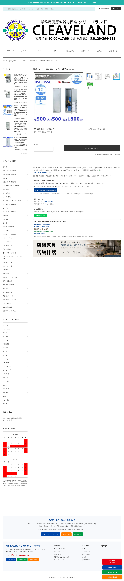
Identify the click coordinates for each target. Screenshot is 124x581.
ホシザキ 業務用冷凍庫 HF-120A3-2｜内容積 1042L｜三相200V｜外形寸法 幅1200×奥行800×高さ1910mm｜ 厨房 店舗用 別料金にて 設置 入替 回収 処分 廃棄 (20, 142)
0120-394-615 (48, 202)
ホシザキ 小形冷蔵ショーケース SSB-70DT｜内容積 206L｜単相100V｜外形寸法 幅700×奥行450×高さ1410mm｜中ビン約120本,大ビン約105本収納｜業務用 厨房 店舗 (20, 126)
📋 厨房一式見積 (112, 572)
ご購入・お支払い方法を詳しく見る (45, 190)
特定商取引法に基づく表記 (112, 154)
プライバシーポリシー (60, 559)
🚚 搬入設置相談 (112, 577)
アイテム (117, 8)
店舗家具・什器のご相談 (41, 229)
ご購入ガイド (85, 51)
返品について (99, 154)
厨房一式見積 (22, 559)
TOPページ (10, 51)
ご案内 (54, 51)
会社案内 (99, 51)
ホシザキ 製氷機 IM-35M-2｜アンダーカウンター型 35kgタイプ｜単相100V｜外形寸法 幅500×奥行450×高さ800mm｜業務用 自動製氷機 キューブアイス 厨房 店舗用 (21, 94)
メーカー (40, 51)
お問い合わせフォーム (40, 233)
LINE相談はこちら (40, 215)
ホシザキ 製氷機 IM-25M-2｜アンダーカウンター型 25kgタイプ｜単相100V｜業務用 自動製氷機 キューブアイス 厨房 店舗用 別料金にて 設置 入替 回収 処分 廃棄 (21, 79)
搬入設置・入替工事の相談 (41, 226)
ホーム (5, 61)
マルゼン (11, 61)
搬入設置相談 (66, 534)
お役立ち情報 (70, 51)
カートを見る (86, 551)
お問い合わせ (105, 8)
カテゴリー (24, 51)
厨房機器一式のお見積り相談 (42, 224)
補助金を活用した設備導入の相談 (43, 231)
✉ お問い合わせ (112, 567)
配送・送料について (59, 551)
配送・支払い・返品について (50, 534)
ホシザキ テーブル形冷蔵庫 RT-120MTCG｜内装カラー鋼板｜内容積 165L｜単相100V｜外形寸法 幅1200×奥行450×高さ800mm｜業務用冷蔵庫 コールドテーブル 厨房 (20, 110)
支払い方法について (59, 548)
